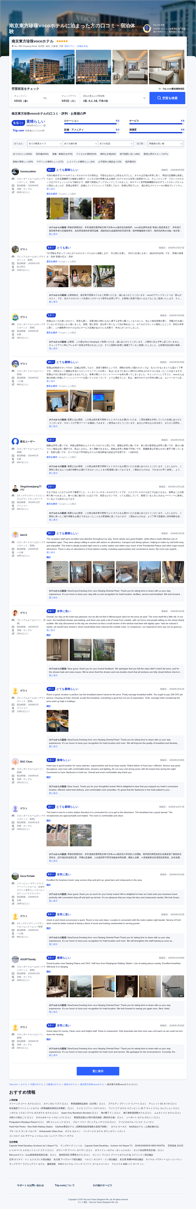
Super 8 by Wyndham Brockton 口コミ (79, 1113)
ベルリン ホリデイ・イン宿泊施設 (101, 1159)
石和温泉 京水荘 (175, 1145)
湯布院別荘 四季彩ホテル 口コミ (74, 1155)
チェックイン (20, 96)
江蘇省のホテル (53, 1084)
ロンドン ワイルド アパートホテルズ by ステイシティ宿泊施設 (123, 1155)
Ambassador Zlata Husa (51, 1131)
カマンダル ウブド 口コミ (55, 1103)
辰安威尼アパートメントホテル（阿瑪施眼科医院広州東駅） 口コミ (41, 1108)
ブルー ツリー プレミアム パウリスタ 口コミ (94, 1122)
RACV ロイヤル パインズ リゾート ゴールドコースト (83, 1164)
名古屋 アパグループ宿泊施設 (68, 1159)
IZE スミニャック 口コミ (58, 1122)
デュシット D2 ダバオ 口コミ (163, 1103)
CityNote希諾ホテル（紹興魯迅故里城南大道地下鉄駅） (82, 1126)
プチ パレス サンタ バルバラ (23, 1131)
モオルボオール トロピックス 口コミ (53, 1117)
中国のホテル (36, 1084)
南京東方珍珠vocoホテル (92, 1084)
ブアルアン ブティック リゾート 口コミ (127, 1103)
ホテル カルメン (73, 1131)
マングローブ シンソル (71, 1145)
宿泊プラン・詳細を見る (76, 46)
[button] (175, 5)
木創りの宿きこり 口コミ (21, 1117)
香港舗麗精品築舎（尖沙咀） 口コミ (88, 1103)
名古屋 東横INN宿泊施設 (131, 1159)
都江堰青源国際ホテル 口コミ (137, 1113)
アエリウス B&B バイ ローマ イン (128, 1164)
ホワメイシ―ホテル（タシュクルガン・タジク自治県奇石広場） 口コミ (129, 1150)
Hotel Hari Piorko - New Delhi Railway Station (31, 1126)
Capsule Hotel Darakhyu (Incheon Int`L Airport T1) (33, 1145)
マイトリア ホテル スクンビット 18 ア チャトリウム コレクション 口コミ (144, 1108)
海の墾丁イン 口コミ (111, 1113)
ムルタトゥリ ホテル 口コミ (167, 1113)
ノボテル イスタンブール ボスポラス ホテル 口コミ (34, 1113)
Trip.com (13, 1084)
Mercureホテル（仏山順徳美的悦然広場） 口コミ (33, 1155)
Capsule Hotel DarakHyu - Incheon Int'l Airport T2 (108, 1145)
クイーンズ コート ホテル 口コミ (25, 1103)
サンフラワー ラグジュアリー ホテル (27, 1164)
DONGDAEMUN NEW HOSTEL (150, 1145)
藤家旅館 (51, 1164)
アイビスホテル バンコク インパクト (136, 1122)
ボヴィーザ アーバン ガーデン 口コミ (74, 1150)
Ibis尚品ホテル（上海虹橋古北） (144, 1126)
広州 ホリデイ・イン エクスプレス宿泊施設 (30, 1159)
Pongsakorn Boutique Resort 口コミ (26, 1122)
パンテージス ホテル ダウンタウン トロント (104, 1131)
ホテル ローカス (119, 1126)
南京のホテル (70, 1084)
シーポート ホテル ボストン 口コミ (143, 1117)
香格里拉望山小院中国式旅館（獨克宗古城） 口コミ (99, 1117)
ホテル (24, 1084)
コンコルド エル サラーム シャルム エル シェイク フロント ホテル (41, 1136)
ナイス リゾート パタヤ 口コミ (91, 1108)
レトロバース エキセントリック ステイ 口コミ (31, 1150)
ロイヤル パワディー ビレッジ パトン (164, 1159)
